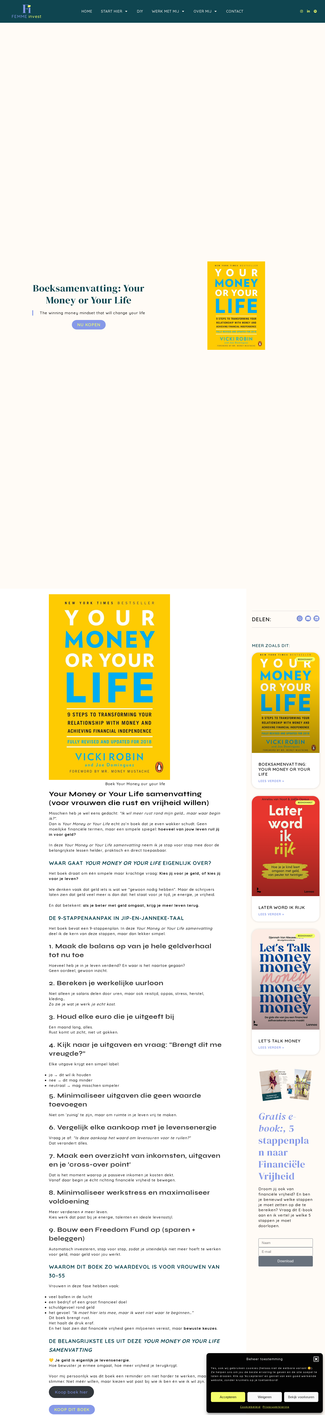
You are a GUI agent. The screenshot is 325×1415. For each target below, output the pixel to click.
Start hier (111, 11)
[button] (316, 1359)
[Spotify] (315, 11)
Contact (234, 11)
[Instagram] (301, 11)
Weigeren (264, 1397)
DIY (140, 11)
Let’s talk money (279, 1041)
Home (86, 11)
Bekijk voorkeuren (301, 1397)
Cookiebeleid (250, 1406)
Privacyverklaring (276, 1406)
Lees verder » (271, 781)
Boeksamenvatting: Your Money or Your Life (284, 769)
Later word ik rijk (281, 907)
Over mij (203, 11)
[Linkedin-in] (308, 11)
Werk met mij (165, 11)
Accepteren (228, 1397)
